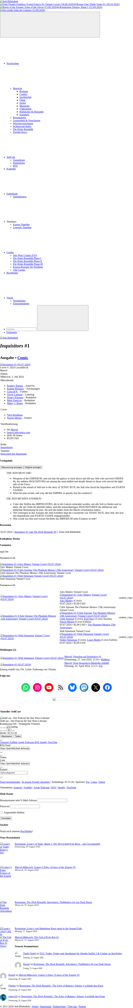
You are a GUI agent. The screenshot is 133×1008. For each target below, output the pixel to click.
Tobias (101, 782)
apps (2, 551)
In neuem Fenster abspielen (36, 782)
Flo (101, 666)
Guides (10, 252)
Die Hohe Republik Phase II (27, 261)
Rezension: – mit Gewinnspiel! (57, 844)
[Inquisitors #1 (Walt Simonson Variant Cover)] (31, 575)
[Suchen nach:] (21, 329)
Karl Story (89, 618)
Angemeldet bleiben (13, 812)
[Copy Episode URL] (1, 767)
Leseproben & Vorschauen (26, 120)
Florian (12, 985)
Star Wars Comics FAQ (25, 255)
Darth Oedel (29, 953)
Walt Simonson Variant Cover (15, 578)
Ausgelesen (19, 160)
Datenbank (12, 193)
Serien (22, 103)
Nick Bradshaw (15, 415)
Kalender (11, 168)
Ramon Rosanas (15, 388)
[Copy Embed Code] (1, 777)
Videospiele (25, 108)
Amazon (4, 742)
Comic (22, 358)
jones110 (13, 996)
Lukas (94, 782)
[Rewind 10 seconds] (4, 730)
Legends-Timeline (22, 227)
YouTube (52, 742)
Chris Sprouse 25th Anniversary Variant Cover (35, 573)
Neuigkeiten (19, 300)
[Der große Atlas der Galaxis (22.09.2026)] (22, 10)
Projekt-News (20, 132)
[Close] (1, 740)
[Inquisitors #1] (15, 364)
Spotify (44, 742)
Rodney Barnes (15, 385)
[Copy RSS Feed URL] (1, 752)
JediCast (10, 157)
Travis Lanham (14, 394)
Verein (9, 297)
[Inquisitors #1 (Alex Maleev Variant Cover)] (30, 564)
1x (9, 730)
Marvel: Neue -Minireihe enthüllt (86, 663)
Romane (23, 91)
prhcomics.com (18, 432)
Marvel (14, 429)
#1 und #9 (35, 532)
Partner (82, 1006)
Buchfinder (12, 272)
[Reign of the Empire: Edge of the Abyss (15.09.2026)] (28, 7)
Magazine (24, 106)
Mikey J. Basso (15, 403)
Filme (22, 100)
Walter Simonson (68, 640)
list (6, 551)
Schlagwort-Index (22, 126)
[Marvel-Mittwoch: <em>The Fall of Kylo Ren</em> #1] (6, 949)
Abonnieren (6, 736)
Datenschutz (59, 1006)
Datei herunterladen (10, 782)
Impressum (45, 1006)
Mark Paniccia (14, 400)
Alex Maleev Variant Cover (14, 567)
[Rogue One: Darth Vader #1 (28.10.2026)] (97, 4)
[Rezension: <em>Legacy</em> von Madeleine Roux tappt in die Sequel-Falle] (6, 931)
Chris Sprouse (67, 618)
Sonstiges (24, 114)
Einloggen (11, 332)
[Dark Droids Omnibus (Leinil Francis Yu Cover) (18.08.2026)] (37, 4)
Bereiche (17, 88)
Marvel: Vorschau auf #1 (82, 656)
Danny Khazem (15, 397)
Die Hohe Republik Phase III (28, 264)
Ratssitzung (19, 163)
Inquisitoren (6, 447)
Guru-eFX (12, 391)
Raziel (26, 964)
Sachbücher (25, 97)
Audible (13, 742)
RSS (15, 165)
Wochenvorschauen (23, 123)
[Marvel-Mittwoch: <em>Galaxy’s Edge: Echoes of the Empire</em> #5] (6, 883)
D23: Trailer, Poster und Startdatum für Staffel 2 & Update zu (81, 953)
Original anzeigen (33, 467)
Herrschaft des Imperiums (13, 453)
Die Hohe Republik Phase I (27, 258)
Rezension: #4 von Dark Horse (53, 902)
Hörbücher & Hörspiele (31, 111)
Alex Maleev (66, 600)
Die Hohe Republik (23, 129)
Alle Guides (19, 270)
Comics (23, 94)
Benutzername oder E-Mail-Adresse (18, 800)
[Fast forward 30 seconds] (13, 730)
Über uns (72, 1006)
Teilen (18, 736)
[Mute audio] (1, 730)
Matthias (105, 659)
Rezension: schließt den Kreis (61, 985)
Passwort (4, 806)
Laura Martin (94, 640)
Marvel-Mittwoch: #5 (45, 867)
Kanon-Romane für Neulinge (28, 267)
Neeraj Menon (14, 417)
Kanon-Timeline (21, 224)
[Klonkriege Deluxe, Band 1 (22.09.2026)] (79, 7)
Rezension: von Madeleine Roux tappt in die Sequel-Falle (48, 928)
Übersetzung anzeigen (11, 467)
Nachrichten (12, 63)
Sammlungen (19, 196)
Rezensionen (19, 117)
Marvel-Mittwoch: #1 (37, 937)
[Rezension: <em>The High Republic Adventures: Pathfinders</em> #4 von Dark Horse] (6, 914)
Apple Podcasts (26, 742)
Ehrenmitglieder (21, 303)
